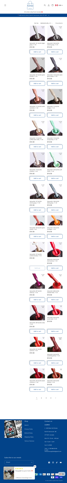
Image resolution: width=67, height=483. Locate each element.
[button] (5, 5)
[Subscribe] (31, 462)
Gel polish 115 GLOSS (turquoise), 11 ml (53, 138)
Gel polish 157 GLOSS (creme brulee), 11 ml (36, 255)
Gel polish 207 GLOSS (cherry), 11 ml (36, 291)
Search (27, 425)
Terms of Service (29, 441)
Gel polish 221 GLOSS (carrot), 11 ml (36, 349)
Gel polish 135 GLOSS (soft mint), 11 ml (54, 170)
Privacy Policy (29, 429)
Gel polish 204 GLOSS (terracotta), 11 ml (53, 260)
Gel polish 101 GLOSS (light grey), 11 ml (37, 44)
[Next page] (55, 398)
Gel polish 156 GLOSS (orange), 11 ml (53, 228)
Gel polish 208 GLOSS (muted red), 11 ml (53, 291)
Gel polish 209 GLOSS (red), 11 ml (37, 323)
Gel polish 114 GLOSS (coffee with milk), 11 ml (36, 138)
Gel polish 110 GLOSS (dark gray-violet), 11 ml (54, 75)
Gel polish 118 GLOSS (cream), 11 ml (36, 170)
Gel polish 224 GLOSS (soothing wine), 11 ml (53, 355)
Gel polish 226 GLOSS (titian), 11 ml (53, 381)
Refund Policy (29, 433)
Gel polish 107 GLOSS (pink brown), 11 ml (37, 75)
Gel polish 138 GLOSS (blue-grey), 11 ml (53, 202)
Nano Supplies (59, 480)
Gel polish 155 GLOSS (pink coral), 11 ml (37, 228)
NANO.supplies (52, 480)
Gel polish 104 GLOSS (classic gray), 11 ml (53, 44)
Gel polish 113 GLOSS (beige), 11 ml (53, 107)
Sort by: (36, 23)
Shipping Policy (29, 437)
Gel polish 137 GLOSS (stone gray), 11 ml (36, 202)
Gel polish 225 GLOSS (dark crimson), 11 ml (37, 381)
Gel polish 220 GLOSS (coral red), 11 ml (53, 318)
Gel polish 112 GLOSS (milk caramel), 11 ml (37, 107)
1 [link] (36, 398)
